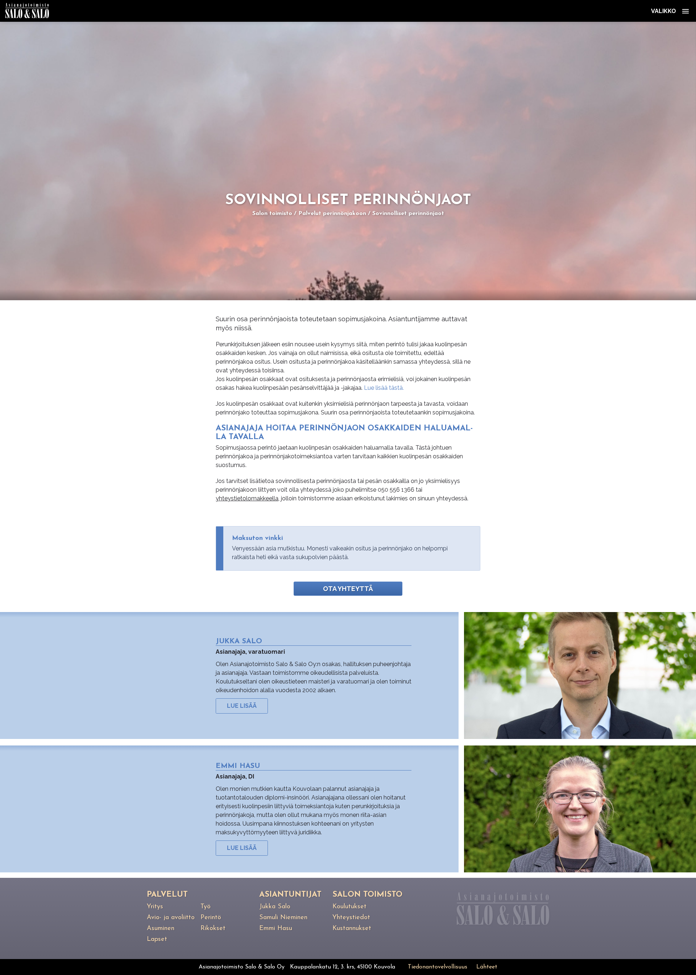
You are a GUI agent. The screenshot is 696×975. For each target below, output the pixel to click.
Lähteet (486, 967)
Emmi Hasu (275, 928)
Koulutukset (349, 907)
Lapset (157, 939)
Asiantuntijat (290, 895)
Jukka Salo (274, 907)
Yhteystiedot (351, 917)
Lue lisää (242, 705)
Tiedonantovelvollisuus (437, 967)
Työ (205, 907)
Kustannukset (351, 928)
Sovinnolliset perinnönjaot (408, 213)
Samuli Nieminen (283, 917)
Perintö (210, 917)
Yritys (155, 907)
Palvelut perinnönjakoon (332, 213)
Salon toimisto (272, 213)
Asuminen (160, 928)
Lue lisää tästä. (384, 387)
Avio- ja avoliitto (171, 917)
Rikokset (212, 928)
